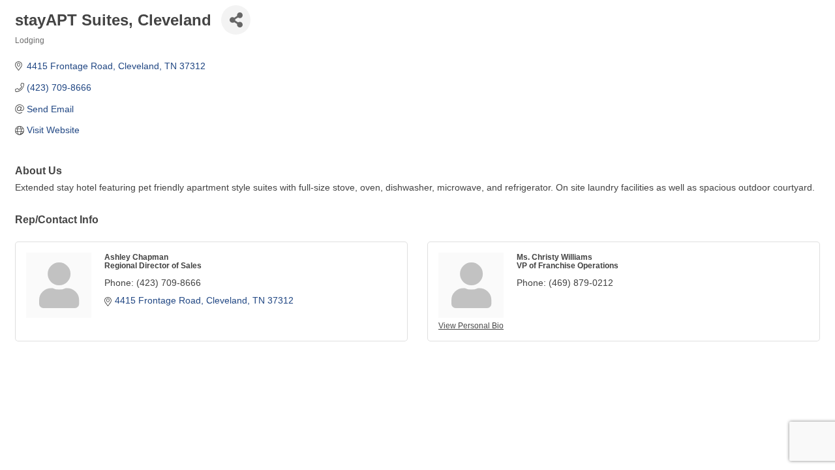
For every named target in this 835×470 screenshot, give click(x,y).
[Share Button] (235, 20)
